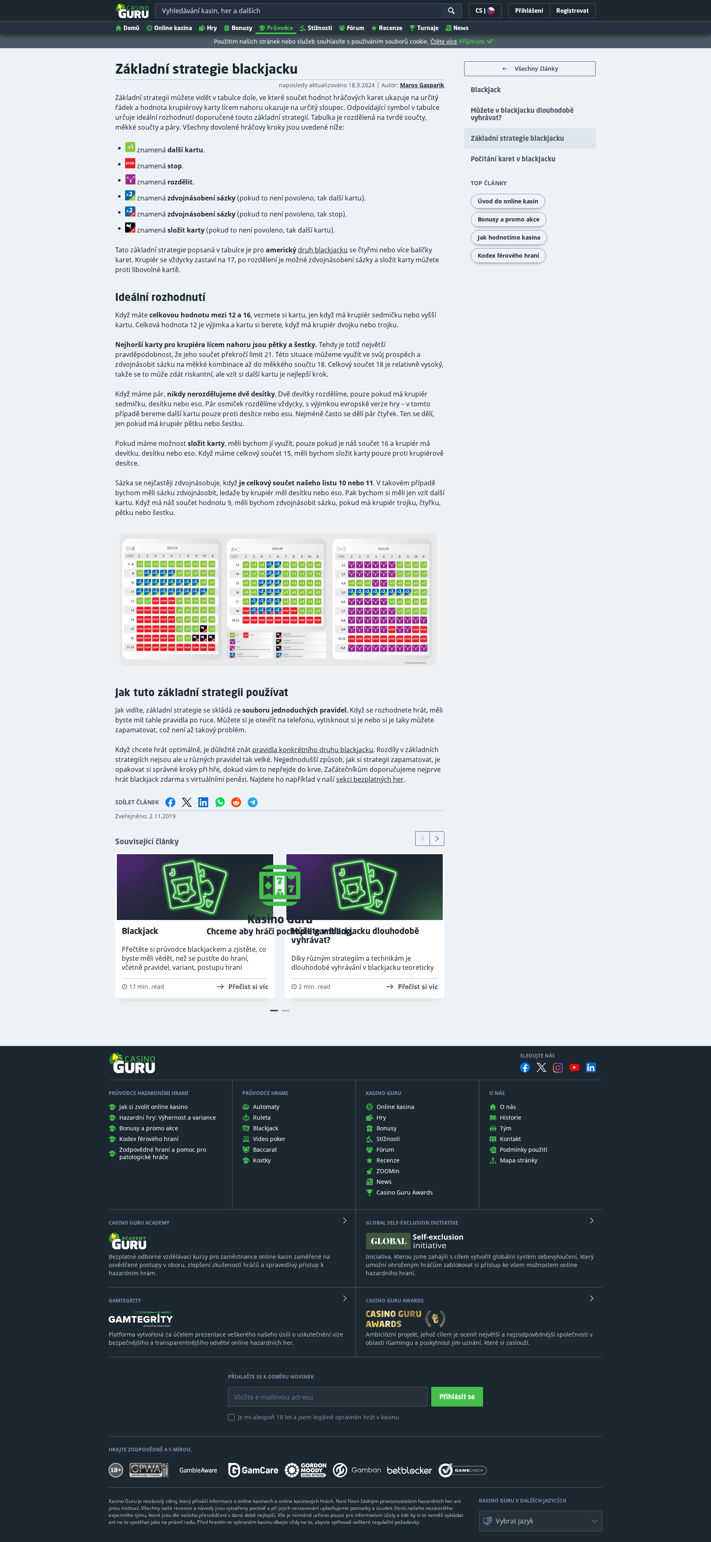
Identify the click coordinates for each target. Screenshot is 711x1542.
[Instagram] (558, 1067)
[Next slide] (437, 838)
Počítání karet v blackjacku (513, 158)
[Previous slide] (422, 838)
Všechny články (536, 68)
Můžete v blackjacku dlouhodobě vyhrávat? (522, 114)
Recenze (390, 28)
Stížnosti (320, 28)
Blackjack (486, 89)
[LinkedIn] (591, 1067)
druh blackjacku (323, 249)
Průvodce (280, 28)
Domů (131, 28)
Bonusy (242, 28)
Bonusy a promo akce (508, 219)
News (461, 28)
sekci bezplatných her (370, 779)
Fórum (355, 28)
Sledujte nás (537, 1056)
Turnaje (428, 28)
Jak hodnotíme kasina (509, 237)
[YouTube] (574, 1067)
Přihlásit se (457, 1396)
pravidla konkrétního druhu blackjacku (312, 749)
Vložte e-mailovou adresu (265, 1391)
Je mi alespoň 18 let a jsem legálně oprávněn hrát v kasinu (318, 1417)
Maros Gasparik (422, 85)
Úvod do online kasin (508, 201)
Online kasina (173, 28)
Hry (212, 28)
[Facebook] (525, 1067)
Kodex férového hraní (508, 255)
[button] (540, 1521)
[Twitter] (541, 1067)
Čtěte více (443, 41)
